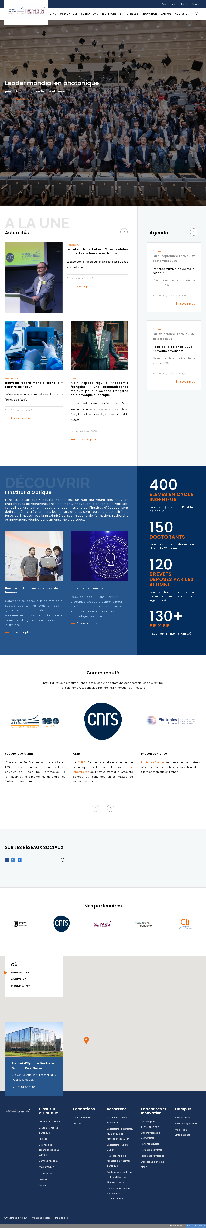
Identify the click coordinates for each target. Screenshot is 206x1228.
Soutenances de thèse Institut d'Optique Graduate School (119, 1177)
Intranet (183, 4)
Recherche (117, 1109)
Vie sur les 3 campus (186, 1123)
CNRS (81, 762)
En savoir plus (82, 286)
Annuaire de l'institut (15, 1217)
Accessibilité (168, 4)
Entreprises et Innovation (153, 1111)
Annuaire (197, 4)
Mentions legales (41, 1217)
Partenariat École (150, 1143)
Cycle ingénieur (82, 1117)
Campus (183, 1109)
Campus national (48, 1160)
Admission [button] (182, 13)
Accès (42, 1185)
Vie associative (183, 1117)
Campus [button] (165, 13)
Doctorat (77, 1123)
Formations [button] (89, 13)
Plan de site (61, 1217)
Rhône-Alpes (20, 986)
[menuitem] (183, 4)
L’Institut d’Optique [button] (64, 13)
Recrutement (46, 1173)
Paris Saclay (20, 972)
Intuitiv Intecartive (196, 1225)
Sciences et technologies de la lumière (49, 1149)
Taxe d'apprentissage (152, 1155)
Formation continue (151, 1149)
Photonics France (152, 762)
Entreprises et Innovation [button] (138, 13)
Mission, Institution (49, 1121)
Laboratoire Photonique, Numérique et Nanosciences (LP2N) (120, 1133)
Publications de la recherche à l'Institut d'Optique (118, 1160)
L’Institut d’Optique (48, 1111)
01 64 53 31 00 (27, 1087)
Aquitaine (18, 979)
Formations (84, 1109)
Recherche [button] (108, 13)
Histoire (43, 1138)
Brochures (44, 1179)
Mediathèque (46, 1166)
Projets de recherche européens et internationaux (118, 1193)
